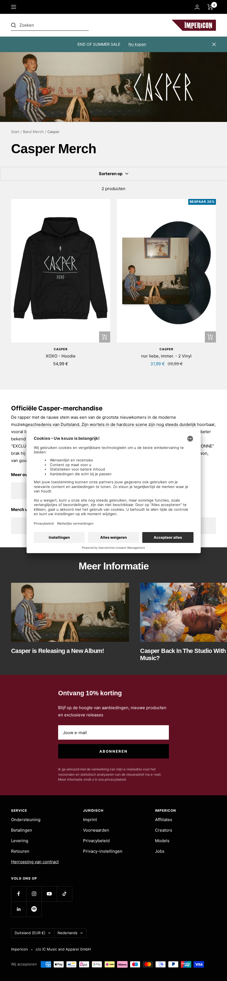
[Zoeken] (50, 25)
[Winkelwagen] (210, 7)
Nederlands (68, 933)
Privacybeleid (96, 840)
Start (15, 131)
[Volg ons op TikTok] (64, 893)
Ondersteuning (25, 819)
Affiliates (163, 819)
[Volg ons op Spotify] (34, 909)
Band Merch (33, 131)
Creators (163, 830)
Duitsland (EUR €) (30, 933)
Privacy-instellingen (102, 851)
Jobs (159, 851)
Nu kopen (137, 44)
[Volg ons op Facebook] (18, 893)
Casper (61, 349)
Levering (19, 840)
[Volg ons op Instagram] (34, 893)
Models (162, 840)
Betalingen (21, 830)
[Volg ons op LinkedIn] (18, 909)
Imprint (90, 819)
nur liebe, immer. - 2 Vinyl (166, 356)
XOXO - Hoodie (61, 356)
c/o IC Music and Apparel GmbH (63, 949)
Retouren (20, 851)
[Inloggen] (197, 7)
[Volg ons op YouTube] (49, 893)
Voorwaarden (96, 830)
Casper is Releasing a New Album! (57, 650)
